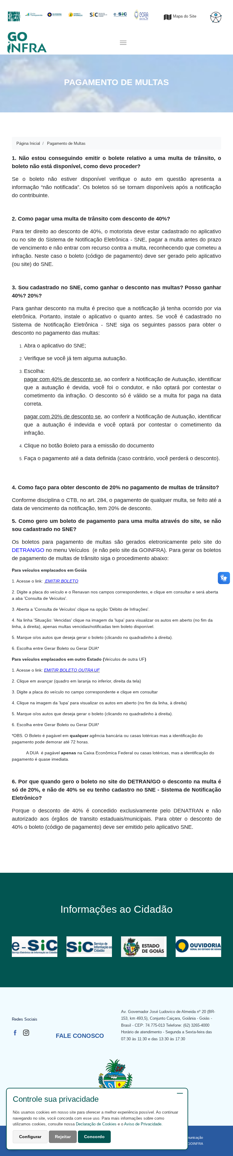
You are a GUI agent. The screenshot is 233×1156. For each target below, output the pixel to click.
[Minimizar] (179, 1093)
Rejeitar (63, 1136)
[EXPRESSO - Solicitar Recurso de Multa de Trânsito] (13, 13)
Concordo (94, 1136)
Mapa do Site (184, 16)
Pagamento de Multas (66, 143)
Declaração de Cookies (96, 1124)
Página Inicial (28, 143)
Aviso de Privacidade (142, 1124)
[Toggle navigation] (123, 42)
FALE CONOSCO (80, 1035)
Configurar (30, 1136)
